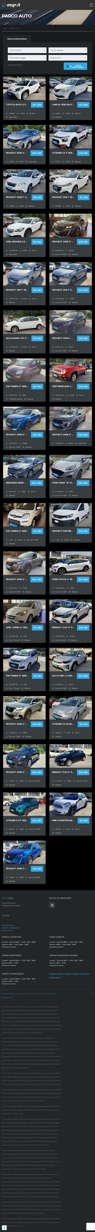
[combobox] (27, 50)
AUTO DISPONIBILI (77, 66)
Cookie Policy (71, 973)
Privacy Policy (56, 973)
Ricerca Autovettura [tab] (16, 39)
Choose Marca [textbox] (15, 50)
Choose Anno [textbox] (55, 58)
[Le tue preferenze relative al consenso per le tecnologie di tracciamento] (4, 1227)
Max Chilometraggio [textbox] (18, 58)
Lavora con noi (7, 930)
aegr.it (12, 993)
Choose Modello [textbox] (56, 50)
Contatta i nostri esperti (10, 928)
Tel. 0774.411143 (8, 925)
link (41, 1101)
